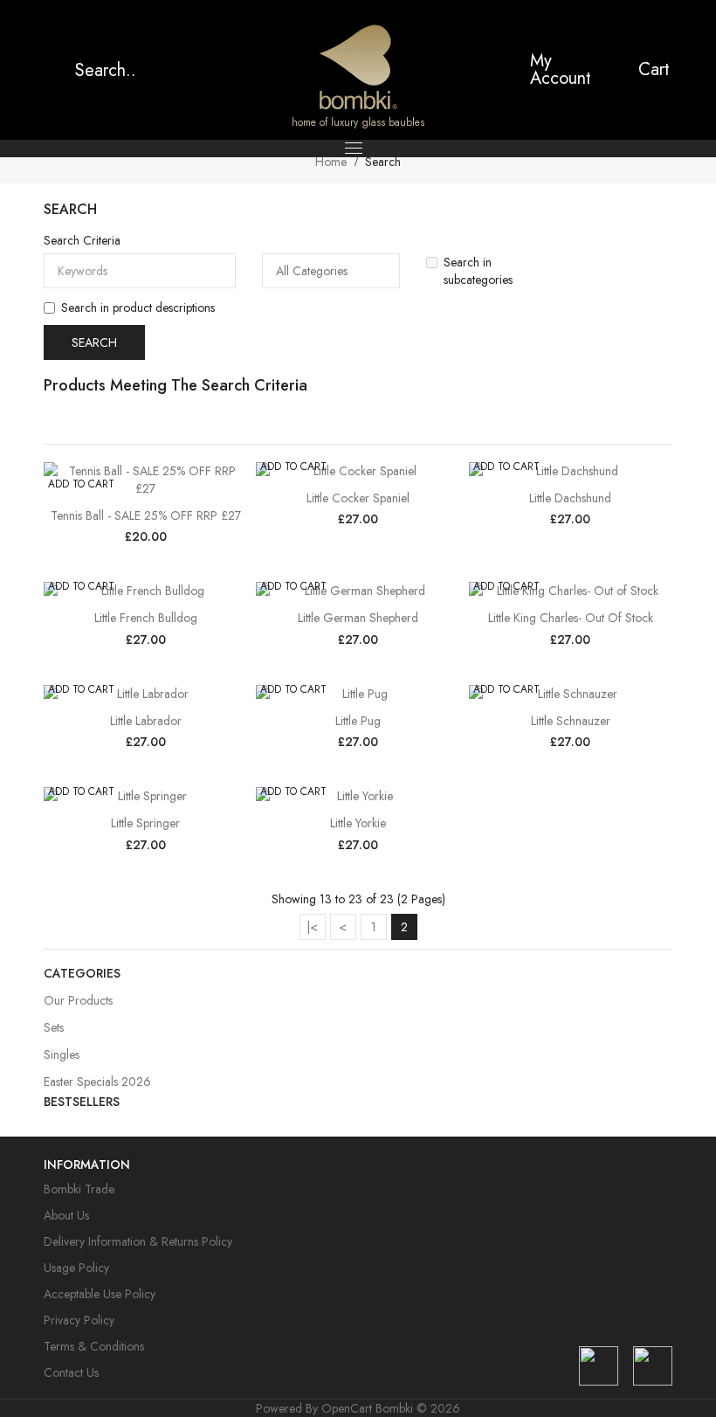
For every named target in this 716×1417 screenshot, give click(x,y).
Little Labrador (146, 720)
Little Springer (145, 823)
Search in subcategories (478, 270)
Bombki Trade (79, 1189)
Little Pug (358, 720)
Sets (54, 1027)
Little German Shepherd (358, 617)
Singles (61, 1054)
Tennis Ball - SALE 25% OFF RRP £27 (146, 515)
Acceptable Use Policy (99, 1294)
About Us (66, 1215)
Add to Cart (81, 484)
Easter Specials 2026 (97, 1081)
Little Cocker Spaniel (358, 498)
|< (312, 927)
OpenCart (346, 1408)
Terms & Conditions (94, 1346)
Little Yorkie (358, 823)
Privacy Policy (79, 1320)
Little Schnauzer (570, 720)
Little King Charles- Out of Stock (570, 617)
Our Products (78, 1000)
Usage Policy (76, 1267)
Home (331, 161)
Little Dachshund (570, 498)
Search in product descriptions (138, 307)
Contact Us (71, 1372)
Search (383, 161)
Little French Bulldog (145, 617)
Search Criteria (82, 240)
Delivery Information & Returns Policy (138, 1241)
